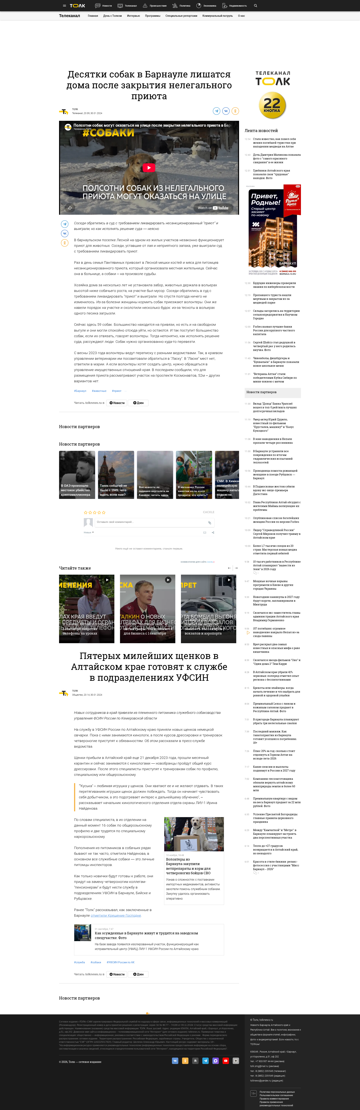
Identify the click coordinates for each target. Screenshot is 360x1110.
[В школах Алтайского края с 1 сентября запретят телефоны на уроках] (86, 609)
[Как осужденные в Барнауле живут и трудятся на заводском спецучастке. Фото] (82, 939)
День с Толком (112, 15)
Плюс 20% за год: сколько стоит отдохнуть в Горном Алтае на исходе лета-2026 (274, 754)
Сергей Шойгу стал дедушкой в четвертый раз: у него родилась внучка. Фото (274, 346)
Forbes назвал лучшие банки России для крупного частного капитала (274, 330)
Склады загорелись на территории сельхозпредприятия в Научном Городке (276, 314)
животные (99, 390)
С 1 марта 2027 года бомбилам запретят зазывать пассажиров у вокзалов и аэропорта (205, 626)
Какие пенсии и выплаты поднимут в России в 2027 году (274, 768)
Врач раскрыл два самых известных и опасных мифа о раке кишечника (276, 648)
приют (117, 390)
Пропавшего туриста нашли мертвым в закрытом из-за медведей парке (272, 298)
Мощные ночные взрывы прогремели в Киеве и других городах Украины (273, 584)
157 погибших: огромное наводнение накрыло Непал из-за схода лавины (276, 632)
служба (79, 962)
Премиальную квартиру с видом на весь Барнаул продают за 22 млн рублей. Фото (277, 802)
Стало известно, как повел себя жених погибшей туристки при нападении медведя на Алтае (274, 142)
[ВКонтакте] (226, 111)
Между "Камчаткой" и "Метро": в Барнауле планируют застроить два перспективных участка (274, 833)
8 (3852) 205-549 (264, 1075)
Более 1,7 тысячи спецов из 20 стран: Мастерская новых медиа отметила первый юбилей (275, 549)
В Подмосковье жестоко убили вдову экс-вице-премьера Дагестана (274, 490)
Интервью (133, 15)
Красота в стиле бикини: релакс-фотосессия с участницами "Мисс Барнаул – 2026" (276, 865)
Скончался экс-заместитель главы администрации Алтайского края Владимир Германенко (276, 616)
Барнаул (80, 390)
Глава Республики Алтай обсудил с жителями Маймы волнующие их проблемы (277, 506)
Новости (107, 5)
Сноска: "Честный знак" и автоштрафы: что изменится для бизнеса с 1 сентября (148, 628)
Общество (77, 695)
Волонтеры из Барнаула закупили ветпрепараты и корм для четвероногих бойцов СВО (188, 866)
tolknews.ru (266, 1019)
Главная (93, 15)
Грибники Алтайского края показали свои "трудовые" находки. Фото (271, 174)
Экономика (209, 5)
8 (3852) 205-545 (264, 1071)
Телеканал (131, 5)
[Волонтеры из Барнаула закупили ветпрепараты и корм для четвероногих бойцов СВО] (194, 834)
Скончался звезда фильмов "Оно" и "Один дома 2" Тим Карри (277, 662)
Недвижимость (238, 5)
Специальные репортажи (181, 15)
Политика (185, 5)
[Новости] (116, 403)
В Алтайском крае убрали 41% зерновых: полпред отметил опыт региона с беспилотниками (276, 675)
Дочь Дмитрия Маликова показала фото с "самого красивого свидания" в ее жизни (277, 158)
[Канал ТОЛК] (138, 403)
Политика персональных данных (277, 1092)
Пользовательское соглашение (276, 1095)
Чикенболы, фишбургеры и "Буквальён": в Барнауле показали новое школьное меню (276, 361)
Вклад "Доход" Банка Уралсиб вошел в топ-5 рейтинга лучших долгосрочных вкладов (275, 407)
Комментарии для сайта (198, 562)
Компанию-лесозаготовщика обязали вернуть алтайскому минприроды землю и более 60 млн (274, 784)
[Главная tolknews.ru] (77, 5)
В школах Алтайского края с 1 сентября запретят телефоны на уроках (87, 628)
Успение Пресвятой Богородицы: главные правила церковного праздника (275, 818)
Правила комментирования (274, 1098)
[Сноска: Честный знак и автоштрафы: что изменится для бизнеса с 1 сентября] (147, 609)
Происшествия (158, 5)
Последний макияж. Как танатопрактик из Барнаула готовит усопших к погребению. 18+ (275, 737)
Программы (152, 15)
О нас (241, 15)
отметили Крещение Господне (116, 915)
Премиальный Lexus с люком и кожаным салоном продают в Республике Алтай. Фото (274, 707)
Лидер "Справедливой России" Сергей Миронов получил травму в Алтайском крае (277, 533)
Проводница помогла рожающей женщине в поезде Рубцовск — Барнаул (275, 474)
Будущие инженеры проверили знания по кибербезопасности (274, 285)
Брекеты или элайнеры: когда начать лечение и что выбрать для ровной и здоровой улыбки (276, 691)
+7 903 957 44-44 (265, 1061)
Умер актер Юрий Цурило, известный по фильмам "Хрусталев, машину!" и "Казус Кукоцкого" (273, 425)
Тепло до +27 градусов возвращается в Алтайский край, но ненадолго (275, 849)
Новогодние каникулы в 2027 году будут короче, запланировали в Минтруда (276, 600)
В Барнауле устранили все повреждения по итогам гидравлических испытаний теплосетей (273, 456)
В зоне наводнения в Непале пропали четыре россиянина (273, 440)
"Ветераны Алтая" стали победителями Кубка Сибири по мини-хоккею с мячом (275, 377)
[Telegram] (216, 111)
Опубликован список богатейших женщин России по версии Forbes (276, 520)
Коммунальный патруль (217, 15)
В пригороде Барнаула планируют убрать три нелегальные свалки (276, 721)
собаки (96, 962)
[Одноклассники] (235, 111)
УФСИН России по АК (120, 962)
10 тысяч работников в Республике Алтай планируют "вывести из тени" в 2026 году (277, 565)
